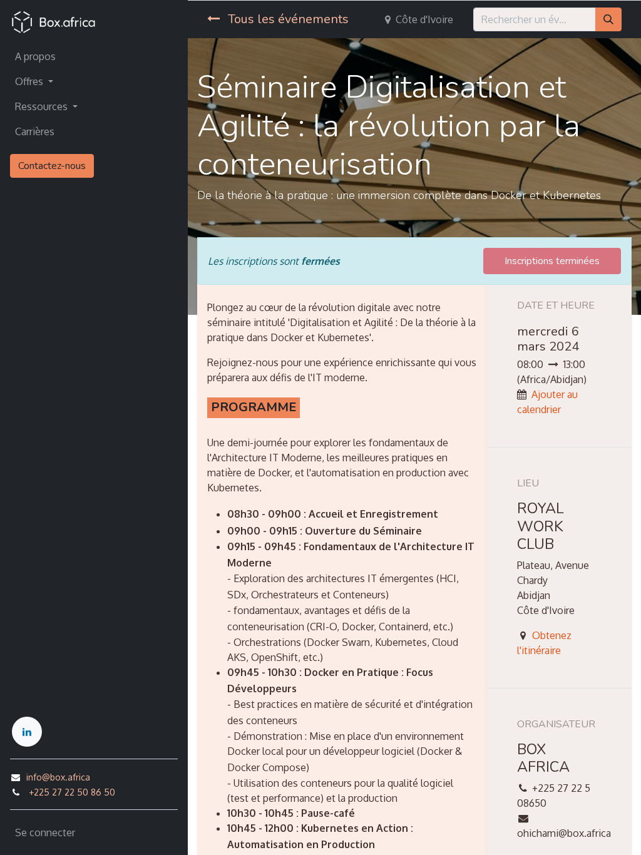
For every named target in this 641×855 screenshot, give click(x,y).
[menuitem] (94, 56)
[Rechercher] (608, 19)
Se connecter (45, 832)
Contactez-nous (52, 166)
